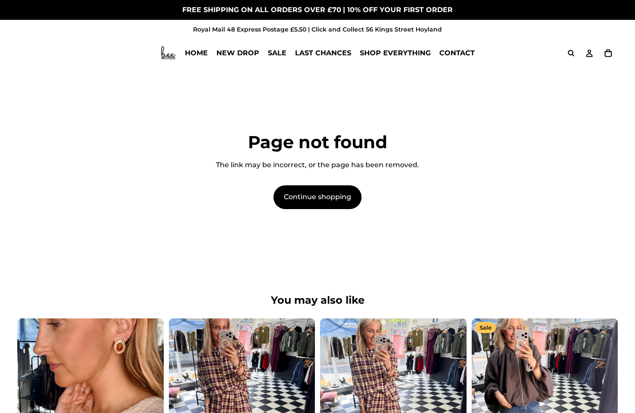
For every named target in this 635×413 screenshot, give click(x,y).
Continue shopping (317, 197)
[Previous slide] (182, 391)
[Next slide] (302, 391)
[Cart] (608, 53)
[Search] (571, 53)
